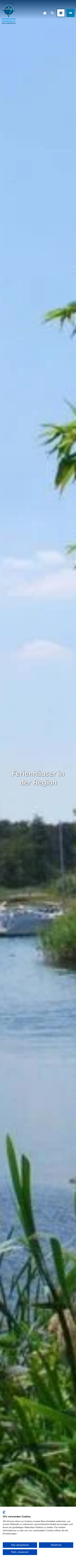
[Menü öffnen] (61, 13)
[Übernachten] (70, 13)
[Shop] (45, 13)
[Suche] (52, 13)
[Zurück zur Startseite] (8, 12)
